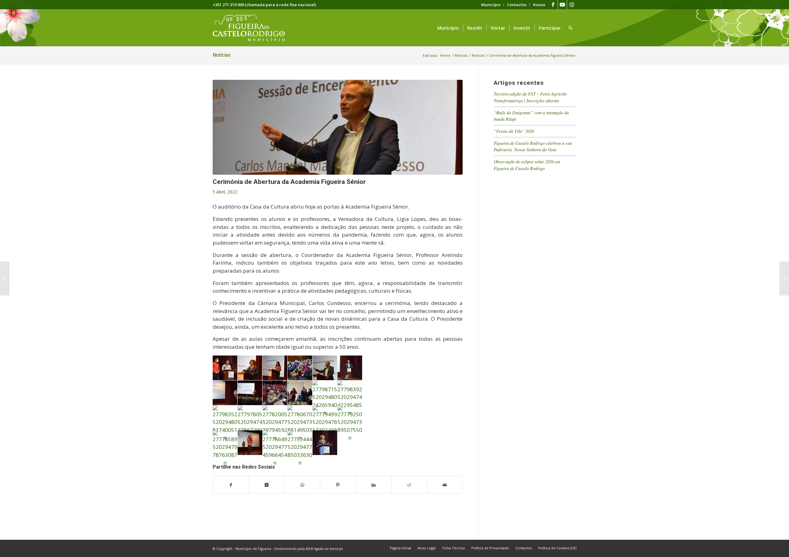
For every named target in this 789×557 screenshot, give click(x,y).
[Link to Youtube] (562, 4)
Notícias (222, 55)
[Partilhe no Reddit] (409, 484)
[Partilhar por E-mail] (445, 484)
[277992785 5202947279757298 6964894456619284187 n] (338, 127)
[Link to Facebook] (553, 4)
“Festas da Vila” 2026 (514, 131)
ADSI (309, 548)
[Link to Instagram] (571, 4)
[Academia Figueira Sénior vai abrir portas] (5, 278)
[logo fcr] (253, 27)
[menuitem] (491, 4)
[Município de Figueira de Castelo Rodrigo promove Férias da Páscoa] (784, 278)
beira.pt (336, 548)
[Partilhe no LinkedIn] (373, 484)
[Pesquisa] (570, 27)
